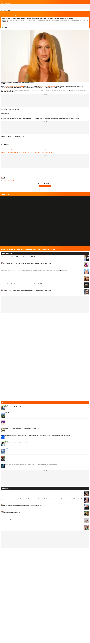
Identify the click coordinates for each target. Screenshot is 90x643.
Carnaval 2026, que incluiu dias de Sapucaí (19, 112)
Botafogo (6, 405)
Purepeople (9, 180)
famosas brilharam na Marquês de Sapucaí (16, 86)
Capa (1, 10)
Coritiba (6, 441)
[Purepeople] (3, 178)
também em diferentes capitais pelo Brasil (47, 86)
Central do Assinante (8, 3)
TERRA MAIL (2, 3)
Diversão (5, 10)
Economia (6, 455)
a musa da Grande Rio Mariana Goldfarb (31, 139)
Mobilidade (7, 412)
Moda (2, 247)
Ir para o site (4, 1)
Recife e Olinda (18, 15)
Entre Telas (2, 289)
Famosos (2, 518)
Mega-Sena (6, 448)
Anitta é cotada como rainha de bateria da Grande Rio (10, 512)
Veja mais (2, 141)
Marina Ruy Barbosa (6, 90)
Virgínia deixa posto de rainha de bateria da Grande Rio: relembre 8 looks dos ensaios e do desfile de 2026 (29, 249)
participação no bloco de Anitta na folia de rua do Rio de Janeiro (57, 112)
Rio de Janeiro (8, 15)
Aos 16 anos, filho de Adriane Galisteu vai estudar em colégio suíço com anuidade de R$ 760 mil (18, 256)
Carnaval (9, 10)
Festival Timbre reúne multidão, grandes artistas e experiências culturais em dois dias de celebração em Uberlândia (21, 283)
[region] (45, 641)
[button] (1, 1)
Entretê (13, 180)
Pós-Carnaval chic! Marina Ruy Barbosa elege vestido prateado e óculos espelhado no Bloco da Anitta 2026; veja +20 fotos (24, 172)
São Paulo (3, 15)
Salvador (13, 15)
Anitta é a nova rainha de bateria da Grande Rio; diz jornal (11, 525)
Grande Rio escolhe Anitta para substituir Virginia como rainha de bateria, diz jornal (16, 519)
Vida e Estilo (7, 434)
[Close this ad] (89, 637)
